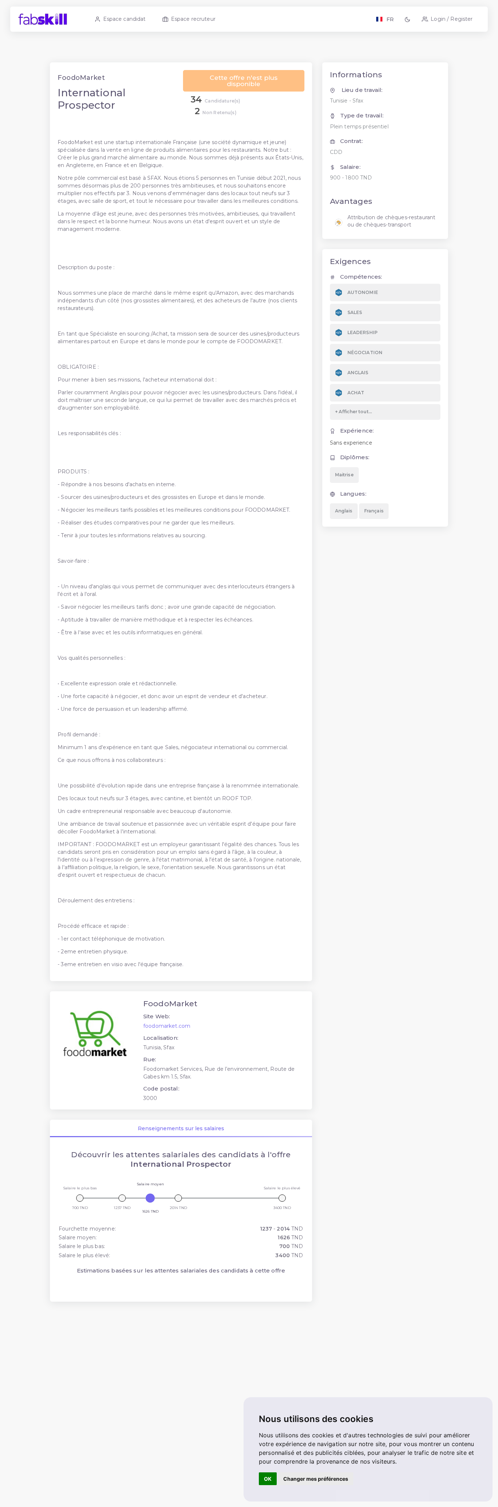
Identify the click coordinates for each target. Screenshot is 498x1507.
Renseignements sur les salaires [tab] (181, 1128)
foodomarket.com (166, 1026)
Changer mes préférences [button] (315, 1479)
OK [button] (268, 1479)
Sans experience (351, 442)
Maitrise (344, 474)
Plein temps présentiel (359, 126)
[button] (408, 19)
